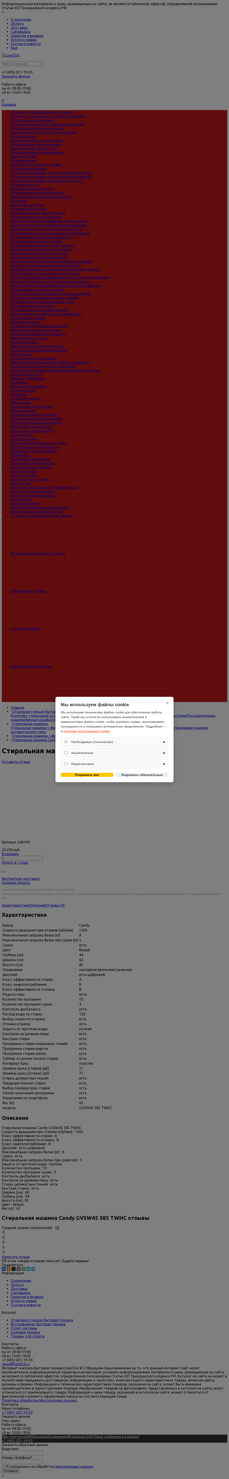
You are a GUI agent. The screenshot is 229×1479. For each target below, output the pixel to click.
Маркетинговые (82, 764)
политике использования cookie (86, 731)
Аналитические (82, 753)
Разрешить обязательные (142, 775)
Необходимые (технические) (92, 742)
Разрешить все (87, 775)
